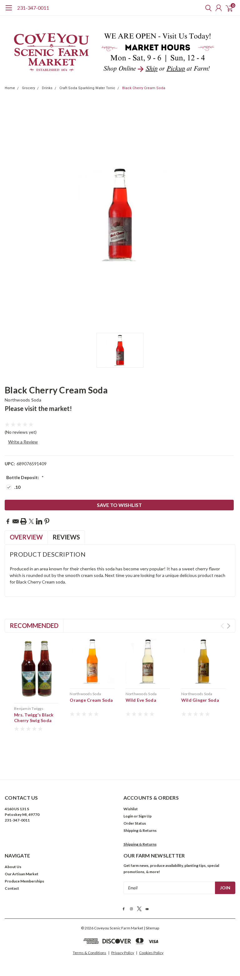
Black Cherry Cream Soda (143, 88)
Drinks (47, 88)
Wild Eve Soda (141, 700)
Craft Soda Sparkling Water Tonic (87, 88)
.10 (17, 487)
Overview (26, 537)
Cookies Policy (151, 952)
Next (229, 626)
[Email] (15, 521)
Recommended (34, 625)
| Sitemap (151, 928)
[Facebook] (8, 521)
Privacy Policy (122, 952)
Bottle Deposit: (25, 477)
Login (128, 816)
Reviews (66, 537)
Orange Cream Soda (91, 700)
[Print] (23, 521)
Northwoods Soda (23, 399)
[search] (207, 8)
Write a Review (23, 441)
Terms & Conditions (89, 952)
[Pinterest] (47, 521)
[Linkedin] (39, 521)
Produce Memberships (24, 881)
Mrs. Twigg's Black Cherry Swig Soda (34, 717)
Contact (12, 888)
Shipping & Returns (140, 830)
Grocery (28, 88)
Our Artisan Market (21, 874)
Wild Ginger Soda (200, 700)
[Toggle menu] (8, 11)
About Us (13, 866)
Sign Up (145, 816)
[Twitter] (31, 521)
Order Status (134, 823)
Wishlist (130, 809)
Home (10, 88)
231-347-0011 (33, 8)
